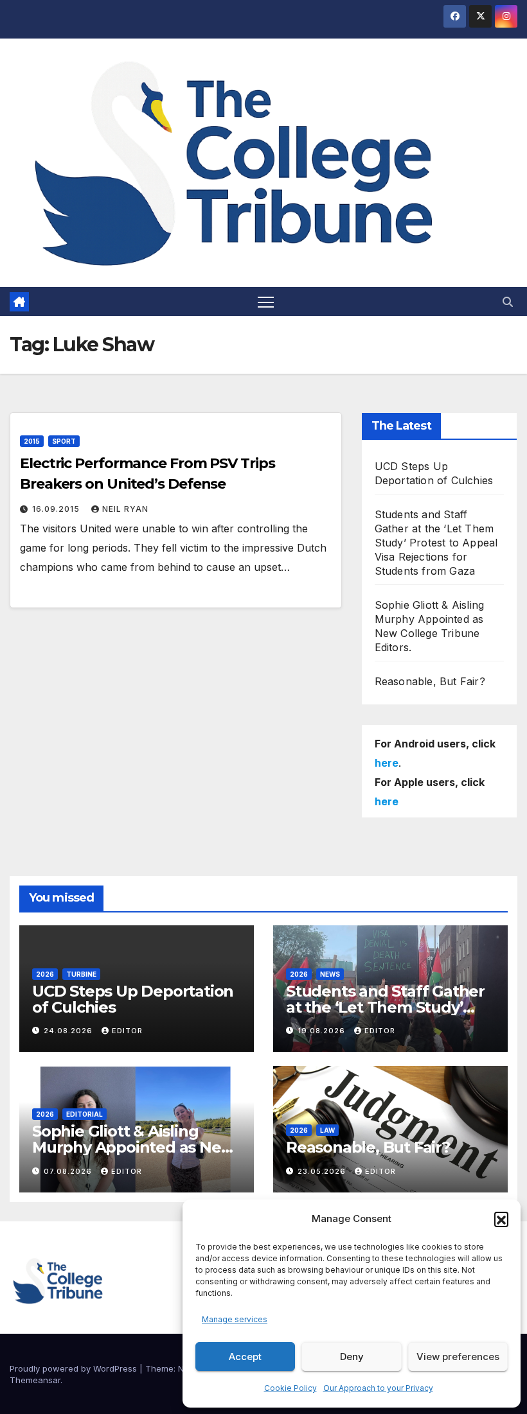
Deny (352, 1356)
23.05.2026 (323, 1171)
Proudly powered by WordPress (74, 1368)
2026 (45, 974)
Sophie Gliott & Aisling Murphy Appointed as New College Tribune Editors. (133, 1147)
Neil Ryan (125, 509)
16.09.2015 (57, 509)
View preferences (457, 1356)
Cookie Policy (290, 1388)
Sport (64, 441)
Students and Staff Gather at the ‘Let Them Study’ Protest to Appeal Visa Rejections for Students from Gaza (436, 542)
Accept (245, 1356)
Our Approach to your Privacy (378, 1388)
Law (327, 1130)
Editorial (84, 1114)
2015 (32, 441)
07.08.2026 (69, 1171)
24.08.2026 (69, 1030)
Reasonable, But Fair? (430, 681)
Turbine (81, 974)
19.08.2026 (323, 1030)
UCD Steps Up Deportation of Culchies (132, 999)
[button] (501, 1218)
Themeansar (35, 1380)
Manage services (234, 1319)
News (330, 974)
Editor (127, 1030)
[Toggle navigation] (265, 301)
